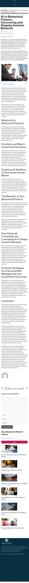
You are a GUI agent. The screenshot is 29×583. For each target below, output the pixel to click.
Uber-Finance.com (6, 39)
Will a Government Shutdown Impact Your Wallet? (14, 483)
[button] (14, 4)
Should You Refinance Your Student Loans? (12, 528)
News (6, 10)
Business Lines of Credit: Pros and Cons (11, 470)
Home (2, 10)
